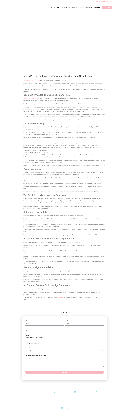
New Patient (29, 337)
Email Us (75, 396)
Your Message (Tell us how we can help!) (35, 355)
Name (26, 320)
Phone (26, 328)
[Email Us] (75, 392)
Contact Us (97, 7)
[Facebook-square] (62, 408)
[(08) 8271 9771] (54, 392)
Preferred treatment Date (31, 348)
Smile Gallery (88, 7)
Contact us (60, 297)
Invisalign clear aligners (29, 98)
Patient (27, 335)
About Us (74, 7)
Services (56, 7)
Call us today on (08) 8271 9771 (104, 1)
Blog (81, 7)
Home (50, 7)
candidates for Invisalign (41, 127)
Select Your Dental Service (31, 341)
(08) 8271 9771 (54, 396)
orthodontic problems (34, 203)
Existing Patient (39, 337)
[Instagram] (67, 408)
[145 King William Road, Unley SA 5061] (96, 391)
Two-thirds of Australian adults (31, 80)
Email (66, 320)
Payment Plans (66, 7)
